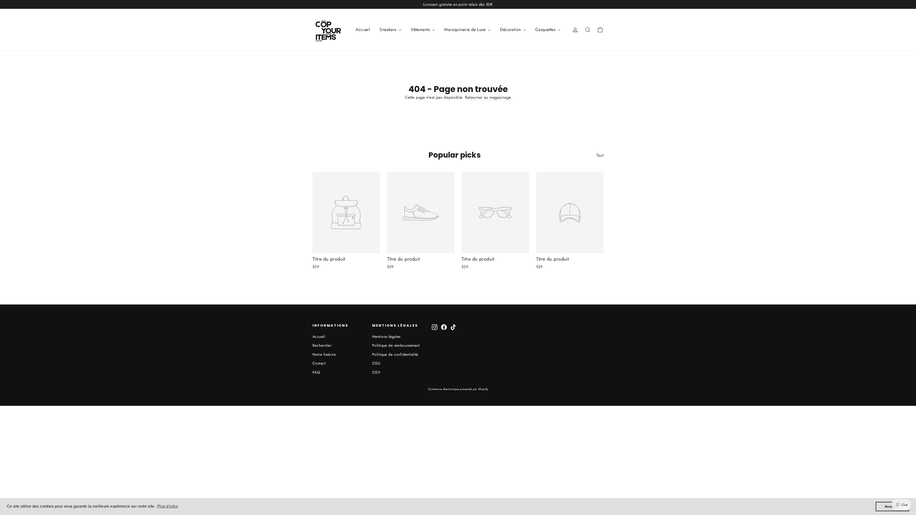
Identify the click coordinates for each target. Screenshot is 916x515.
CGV (376, 372)
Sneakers (389, 29)
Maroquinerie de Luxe (465, 29)
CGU (376, 363)
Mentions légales (386, 336)
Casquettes (546, 29)
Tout (600, 155)
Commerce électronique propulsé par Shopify (458, 389)
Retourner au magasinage (488, 97)
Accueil (363, 29)
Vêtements (421, 29)
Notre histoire (324, 354)
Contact (319, 363)
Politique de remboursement (396, 345)
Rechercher (321, 345)
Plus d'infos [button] (167, 506)
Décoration (511, 29)
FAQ (316, 372)
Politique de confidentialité (395, 354)
